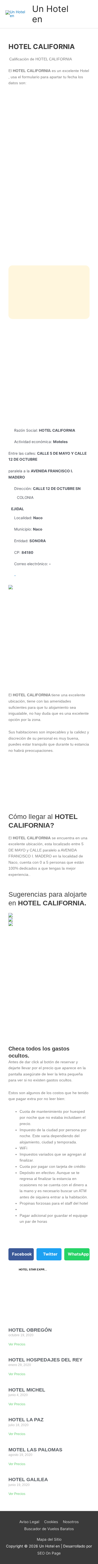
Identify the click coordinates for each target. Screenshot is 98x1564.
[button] (21, 1254)
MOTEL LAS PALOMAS (35, 1449)
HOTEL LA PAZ (26, 1419)
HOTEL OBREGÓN (30, 1330)
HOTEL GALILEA (28, 1479)
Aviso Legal (29, 1522)
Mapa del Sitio (49, 1539)
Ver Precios (16, 1344)
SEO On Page (49, 1553)
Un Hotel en (50, 14)
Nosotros (71, 1522)
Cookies (51, 1522)
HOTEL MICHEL (26, 1390)
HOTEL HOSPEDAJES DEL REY (45, 1360)
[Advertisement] (49, 373)
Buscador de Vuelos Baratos (49, 1529)
